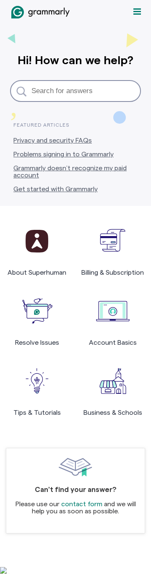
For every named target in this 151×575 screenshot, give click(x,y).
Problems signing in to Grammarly (63, 154)
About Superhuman (37, 272)
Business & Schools (112, 412)
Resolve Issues (37, 342)
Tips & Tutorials (37, 412)
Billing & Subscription (112, 272)
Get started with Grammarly (55, 189)
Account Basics (113, 342)
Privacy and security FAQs (52, 140)
